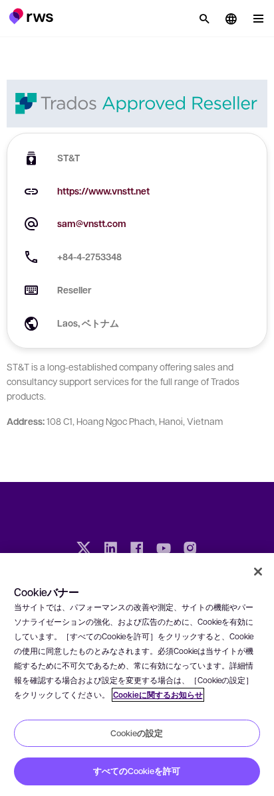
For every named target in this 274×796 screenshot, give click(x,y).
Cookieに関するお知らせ (158, 694)
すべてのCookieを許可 (136, 771)
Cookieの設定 (136, 733)
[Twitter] (83, 549)
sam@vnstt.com (91, 223)
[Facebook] (137, 549)
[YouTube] (163, 549)
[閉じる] (258, 571)
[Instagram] (190, 549)
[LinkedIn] (110, 549)
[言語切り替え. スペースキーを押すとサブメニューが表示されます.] (230, 18)
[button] (31, 16)
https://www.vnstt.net (103, 191)
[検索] (204, 18)
